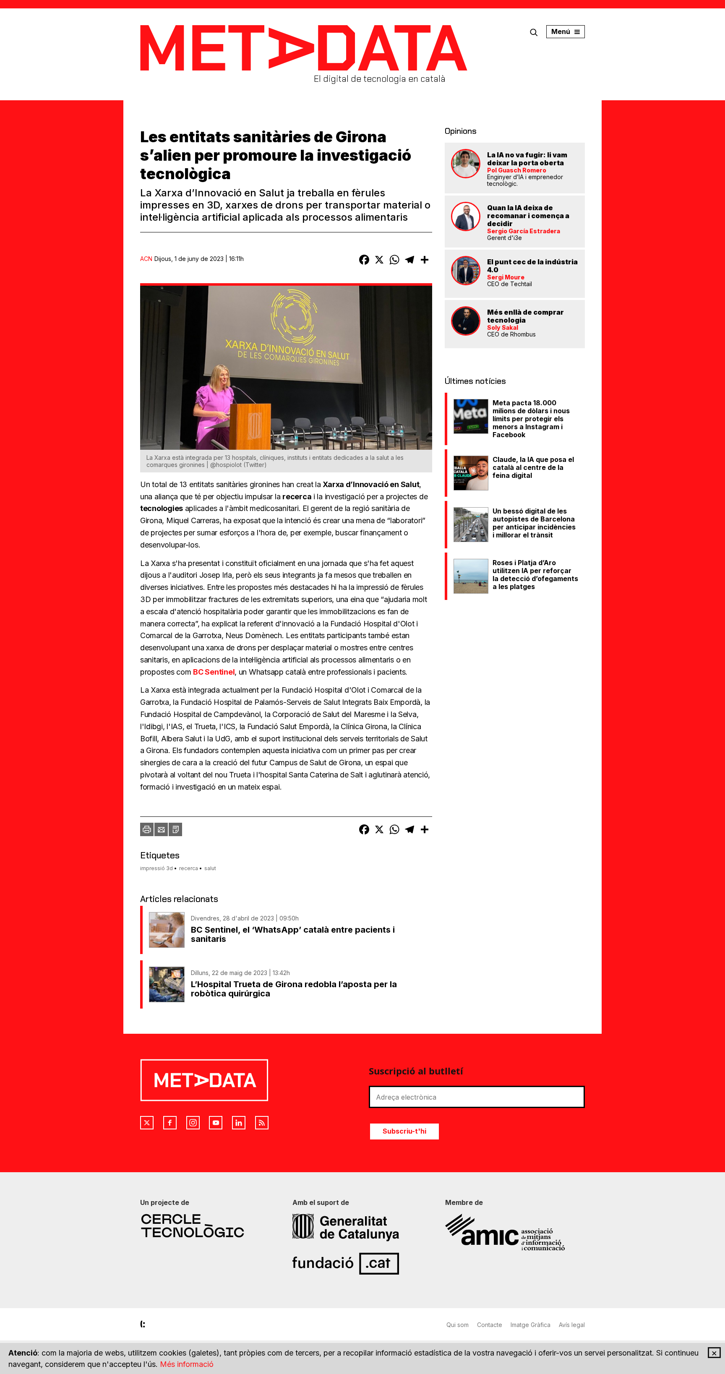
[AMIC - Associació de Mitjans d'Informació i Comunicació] (515, 1232)
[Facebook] (170, 1122)
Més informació (187, 1364)
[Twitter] (147, 1122)
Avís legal (572, 1324)
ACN (146, 258)
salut (210, 868)
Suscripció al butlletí (416, 1070)
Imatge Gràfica (530, 1324)
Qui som (457, 1324)
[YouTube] (215, 1122)
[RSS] (262, 1122)
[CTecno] (210, 1226)
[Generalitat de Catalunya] (362, 1227)
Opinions (461, 130)
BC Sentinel (214, 671)
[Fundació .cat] (362, 1264)
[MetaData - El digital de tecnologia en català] (303, 48)
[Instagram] (193, 1122)
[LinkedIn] (238, 1122)
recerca (188, 868)
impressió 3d (156, 868)
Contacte (489, 1324)
